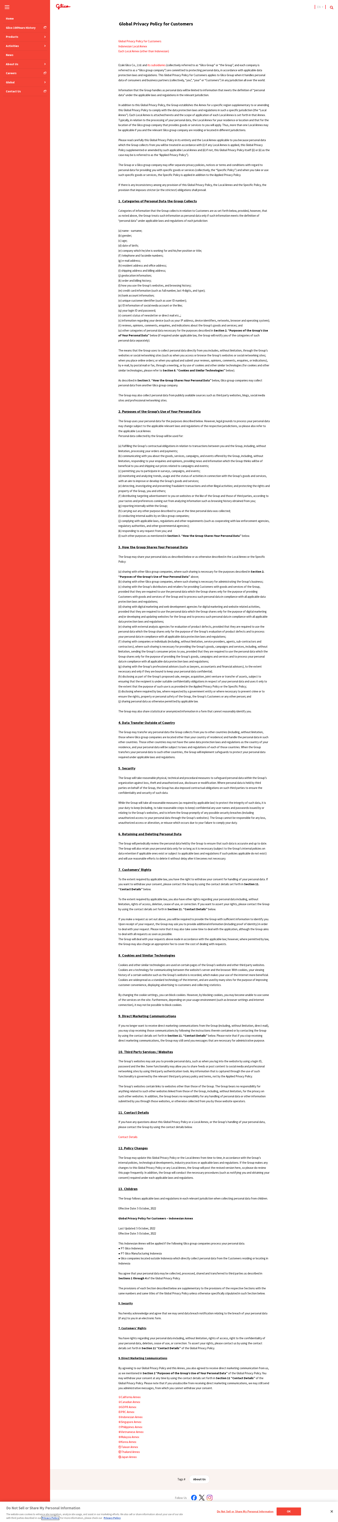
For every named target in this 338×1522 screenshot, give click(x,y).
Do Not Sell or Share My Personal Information (245, 1511)
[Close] (331, 1511)
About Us (199, 1479)
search (332, 7)
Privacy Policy (50, 1518)
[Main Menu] (7, 7)
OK (289, 1511)
